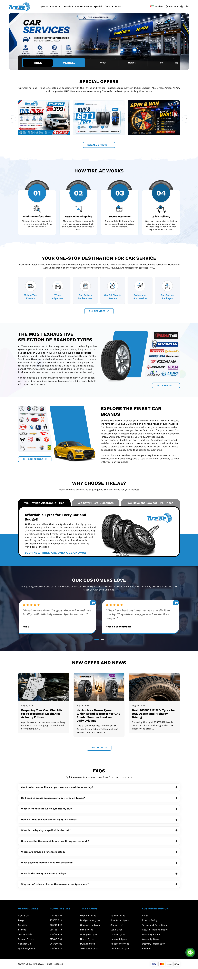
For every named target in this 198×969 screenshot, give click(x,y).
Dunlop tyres (87, 943)
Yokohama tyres (89, 948)
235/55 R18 (56, 948)
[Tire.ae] (19, 6)
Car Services (82, 6)
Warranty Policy (151, 934)
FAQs (145, 915)
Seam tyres (116, 925)
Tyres (42, 6)
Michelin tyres (88, 915)
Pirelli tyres (86, 929)
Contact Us (24, 943)
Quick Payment (26, 948)
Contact (116, 6)
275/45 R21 (56, 915)
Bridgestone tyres (90, 920)
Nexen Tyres (87, 939)
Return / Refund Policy (155, 929)
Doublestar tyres (119, 948)
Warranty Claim (150, 939)
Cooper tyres (117, 934)
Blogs (21, 920)
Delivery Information (153, 943)
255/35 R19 (56, 929)
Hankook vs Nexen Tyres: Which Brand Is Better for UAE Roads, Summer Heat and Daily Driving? (98, 715)
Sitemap (146, 948)
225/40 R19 (56, 925)
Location (68, 6)
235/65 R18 (56, 934)
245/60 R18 (56, 943)
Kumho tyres (117, 915)
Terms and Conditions (154, 925)
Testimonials (25, 934)
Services (22, 925)
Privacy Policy (149, 920)
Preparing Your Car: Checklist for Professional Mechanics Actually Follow (42, 713)
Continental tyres (90, 925)
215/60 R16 (56, 939)
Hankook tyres (118, 939)
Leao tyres (116, 929)
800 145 (173, 6)
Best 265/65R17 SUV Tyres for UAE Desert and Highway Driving (153, 713)
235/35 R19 (56, 920)
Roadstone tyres (119, 943)
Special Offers (102, 6)
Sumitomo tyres (119, 920)
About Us (55, 6)
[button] (185, 38)
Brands (22, 929)
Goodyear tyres (88, 934)
